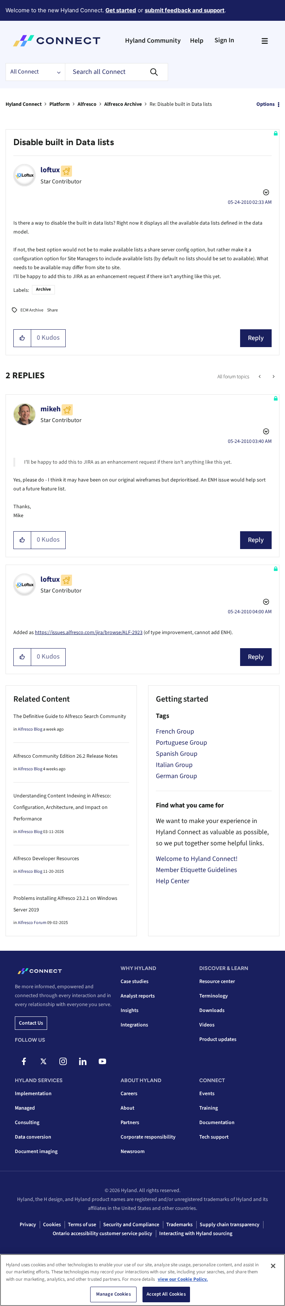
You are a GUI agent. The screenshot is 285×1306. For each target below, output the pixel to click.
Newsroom (133, 1151)
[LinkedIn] (83, 1061)
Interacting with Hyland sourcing (195, 1233)
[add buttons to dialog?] (272, 377)
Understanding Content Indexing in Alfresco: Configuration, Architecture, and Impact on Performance (62, 807)
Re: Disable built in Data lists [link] (181, 104)
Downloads (212, 1010)
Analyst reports (138, 996)
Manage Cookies (113, 1294)
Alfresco (87, 104)
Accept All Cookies (166, 1294)
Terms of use (82, 1224)
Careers (129, 1093)
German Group (176, 776)
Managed (25, 1108)
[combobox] (116, 72)
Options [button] (265, 104)
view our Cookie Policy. (183, 1279)
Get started (120, 10)
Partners (130, 1122)
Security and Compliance (131, 1224)
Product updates (217, 1039)
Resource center (217, 981)
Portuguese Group (181, 742)
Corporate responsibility (148, 1137)
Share (52, 310)
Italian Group (174, 765)
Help (196, 40)
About (127, 1108)
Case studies (134, 981)
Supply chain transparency (229, 1224)
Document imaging (36, 1151)
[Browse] (265, 41)
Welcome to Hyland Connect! (197, 858)
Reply (256, 338)
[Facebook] (24, 1061)
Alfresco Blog (30, 729)
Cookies (52, 1224)
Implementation (33, 1093)
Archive (43, 289)
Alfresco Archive (123, 104)
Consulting (27, 1122)
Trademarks (179, 1224)
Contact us (31, 1023)
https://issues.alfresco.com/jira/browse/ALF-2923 (88, 632)
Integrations (134, 1025)
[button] (22, 338)
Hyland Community (153, 40)
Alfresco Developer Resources (46, 858)
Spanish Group (176, 753)
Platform (59, 104)
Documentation (217, 1122)
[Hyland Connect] (56, 41)
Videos (206, 1025)
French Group (175, 731)
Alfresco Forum (32, 923)
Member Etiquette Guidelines (196, 870)
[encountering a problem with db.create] (260, 377)
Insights (129, 1010)
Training (208, 1108)
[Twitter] (43, 1061)
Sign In (224, 40)
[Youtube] (102, 1061)
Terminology (213, 996)
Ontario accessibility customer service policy (102, 1233)
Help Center (172, 881)
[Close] (273, 1266)
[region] (142, 1280)
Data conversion (33, 1137)
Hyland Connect (24, 104)
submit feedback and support (185, 10)
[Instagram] (63, 1061)
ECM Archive (31, 310)
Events (206, 1093)
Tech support (214, 1137)
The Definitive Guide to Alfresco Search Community (69, 716)
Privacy (28, 1224)
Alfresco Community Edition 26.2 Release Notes (65, 756)
